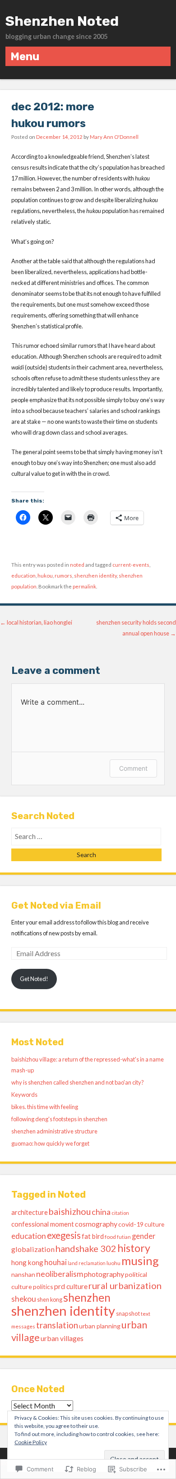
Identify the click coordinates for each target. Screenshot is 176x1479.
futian (124, 1237)
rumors (63, 575)
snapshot (128, 1313)
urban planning (99, 1326)
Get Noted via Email (56, 905)
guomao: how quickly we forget (50, 1143)
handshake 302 (86, 1248)
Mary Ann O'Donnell (114, 137)
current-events (130, 565)
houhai (55, 1262)
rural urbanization (125, 1285)
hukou (45, 575)
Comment (133, 768)
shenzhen (87, 1297)
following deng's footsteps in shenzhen (59, 1119)
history (133, 1248)
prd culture (71, 1286)
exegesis (64, 1235)
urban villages (62, 1338)
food (110, 1236)
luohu (113, 1263)
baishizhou (70, 1211)
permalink (84, 586)
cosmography (96, 1223)
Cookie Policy (30, 1442)
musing (140, 1260)
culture (154, 1224)
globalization (33, 1249)
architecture (29, 1212)
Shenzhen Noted (62, 21)
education (23, 575)
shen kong (49, 1299)
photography (104, 1274)
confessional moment (42, 1224)
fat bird (93, 1236)
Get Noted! (34, 978)
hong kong (27, 1262)
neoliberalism (59, 1274)
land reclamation (87, 1263)
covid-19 (131, 1224)
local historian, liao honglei (36, 622)
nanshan (23, 1274)
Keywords (24, 1094)
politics (43, 1286)
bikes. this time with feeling (44, 1106)
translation (57, 1325)
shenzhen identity (95, 575)
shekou (23, 1299)
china (101, 1212)
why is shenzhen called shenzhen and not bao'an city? (77, 1082)
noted (77, 565)
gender (144, 1236)
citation (120, 1213)
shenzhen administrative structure (54, 1131)
